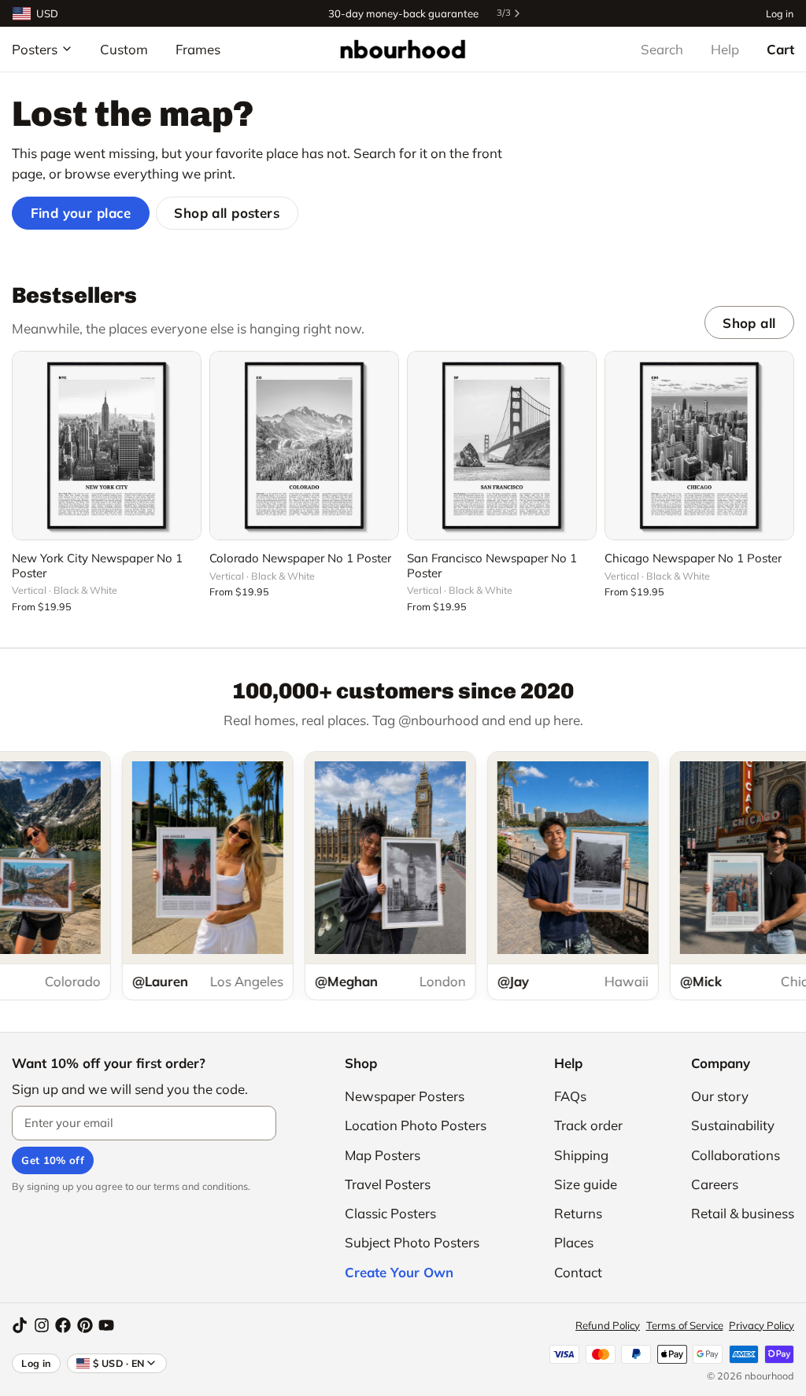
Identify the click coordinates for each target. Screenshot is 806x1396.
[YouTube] (106, 1325)
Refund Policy (607, 1325)
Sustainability (733, 1125)
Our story (720, 1096)
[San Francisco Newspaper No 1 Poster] (502, 445)
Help (725, 49)
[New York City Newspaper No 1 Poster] (107, 445)
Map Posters (382, 1155)
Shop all (749, 323)
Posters (34, 49)
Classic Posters (390, 1213)
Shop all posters (226, 212)
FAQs (570, 1096)
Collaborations (735, 1155)
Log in (779, 13)
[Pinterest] (85, 1325)
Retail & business (742, 1213)
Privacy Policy (761, 1325)
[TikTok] (20, 1325)
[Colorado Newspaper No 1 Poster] (304, 445)
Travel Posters (388, 1184)
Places (573, 1242)
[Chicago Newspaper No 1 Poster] (699, 445)
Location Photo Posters (415, 1125)
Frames (198, 49)
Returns (578, 1213)
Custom (124, 49)
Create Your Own (399, 1272)
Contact (578, 1272)
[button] (107, 519)
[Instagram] (42, 1325)
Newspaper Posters (404, 1096)
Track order (588, 1125)
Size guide (585, 1184)
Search (662, 49)
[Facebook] (63, 1325)
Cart (780, 49)
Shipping (581, 1155)
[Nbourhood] (402, 49)
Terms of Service (684, 1325)
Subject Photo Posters (412, 1242)
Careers (714, 1184)
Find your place (81, 212)
